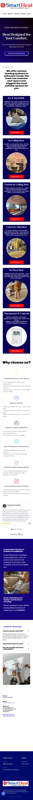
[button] (16, 630)
